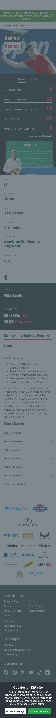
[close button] (53, 16)
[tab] (21, 80)
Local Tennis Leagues (15, 650)
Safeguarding (11, 601)
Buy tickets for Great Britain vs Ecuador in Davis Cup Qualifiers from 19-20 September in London (26, 16)
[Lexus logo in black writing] (28, 522)
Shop (6, 615)
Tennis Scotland (12, 626)
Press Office (35, 606)
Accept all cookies (40, 711)
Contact (33, 601)
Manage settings (15, 711)
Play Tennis (10, 645)
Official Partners (12, 611)
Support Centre (37, 611)
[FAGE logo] (40, 508)
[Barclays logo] (16, 508)
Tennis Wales (11, 630)
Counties (8, 621)
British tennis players (16, 25)
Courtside (9, 654)
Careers (8, 606)
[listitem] (11, 535)
